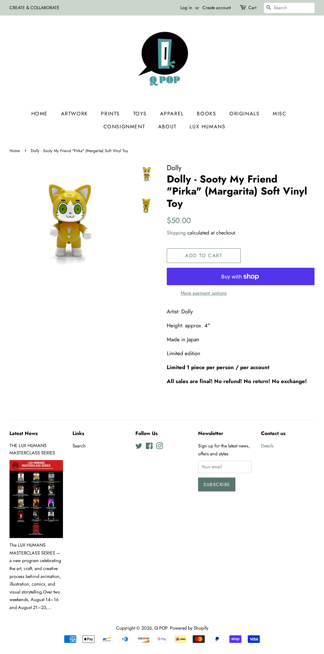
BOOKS (206, 113)
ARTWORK (74, 113)
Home (39, 113)
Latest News (23, 433)
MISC (279, 113)
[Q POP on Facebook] (149, 447)
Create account (216, 7)
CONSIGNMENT (124, 126)
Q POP (160, 628)
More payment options (204, 293)
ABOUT (167, 126)
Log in (186, 7)
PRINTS (110, 113)
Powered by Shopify (189, 628)
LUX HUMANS (207, 126)
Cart (252, 7)
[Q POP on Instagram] (159, 447)
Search (79, 446)
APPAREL (172, 113)
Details (267, 446)
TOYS (140, 113)
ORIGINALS (244, 113)
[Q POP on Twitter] (138, 447)
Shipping (176, 232)
